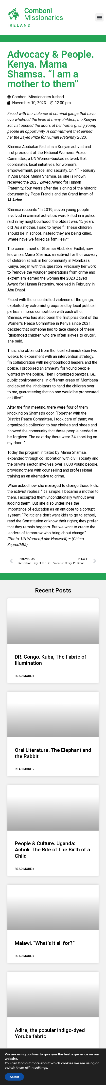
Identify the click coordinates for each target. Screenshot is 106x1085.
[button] (99, 17)
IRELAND (19, 25)
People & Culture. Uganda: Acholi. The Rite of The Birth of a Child (52, 849)
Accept (14, 1077)
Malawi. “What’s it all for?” (45, 943)
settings (41, 1068)
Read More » (24, 676)
